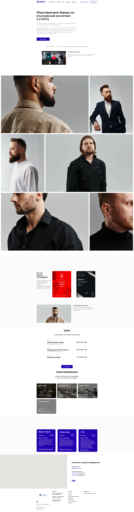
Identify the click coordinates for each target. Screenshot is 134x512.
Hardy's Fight (74, 472)
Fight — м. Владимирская (57, 493)
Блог (64, 2)
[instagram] (72, 481)
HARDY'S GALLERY (84, 385)
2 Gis (82, 432)
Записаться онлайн (72, 501)
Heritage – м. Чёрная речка (58, 496)
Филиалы (59, 2)
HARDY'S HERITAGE (64, 385)
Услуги (69, 493)
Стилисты (70, 502)
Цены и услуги (52, 2)
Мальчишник (71, 499)
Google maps (65, 432)
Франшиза (74, 2)
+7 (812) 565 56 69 (84, 2)
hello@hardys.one (76, 468)
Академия (68, 2)
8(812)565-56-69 (76, 466)
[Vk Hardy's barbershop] (37, 501)
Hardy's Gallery (75, 475)
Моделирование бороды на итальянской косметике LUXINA (75, 46)
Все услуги (58, 46)
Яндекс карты (44, 432)
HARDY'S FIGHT (42, 385)
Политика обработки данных (90, 493)
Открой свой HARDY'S (44, 401)
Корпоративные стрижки (73, 496)
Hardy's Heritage (75, 474)
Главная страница (50, 46)
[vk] (74, 481)
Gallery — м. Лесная (56, 499)
